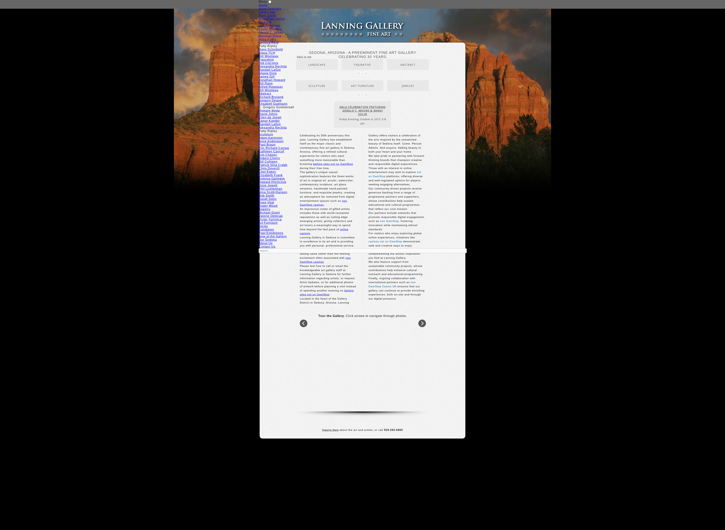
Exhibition (266, 229)
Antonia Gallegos (272, 178)
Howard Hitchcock (272, 182)
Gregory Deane (270, 100)
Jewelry (264, 209)
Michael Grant (269, 212)
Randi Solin (268, 199)
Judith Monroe (269, 25)
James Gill (267, 76)
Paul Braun (267, 144)
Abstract (265, 93)
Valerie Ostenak (271, 216)
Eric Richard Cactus (274, 148)
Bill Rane (266, 83)
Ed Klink (265, 22)
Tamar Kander (269, 120)
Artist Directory (270, 8)
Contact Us (267, 246)
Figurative (266, 59)
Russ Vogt (266, 202)
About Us (266, 243)
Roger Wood (268, 205)
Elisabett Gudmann (273, 103)
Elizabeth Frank (271, 175)
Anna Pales (267, 39)
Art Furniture (268, 222)
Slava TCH (267, 52)
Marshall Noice (270, 35)
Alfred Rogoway (271, 86)
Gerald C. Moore (271, 32)
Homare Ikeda (269, 110)
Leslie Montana (270, 29)
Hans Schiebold (271, 49)
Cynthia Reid (268, 42)
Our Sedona (268, 239)
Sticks (263, 226)
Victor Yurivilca (270, 219)
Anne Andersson (271, 141)
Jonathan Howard (272, 80)
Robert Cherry (269, 158)
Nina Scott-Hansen (273, 192)
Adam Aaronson (271, 137)
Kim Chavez (268, 154)
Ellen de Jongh (270, 117)
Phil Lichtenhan (270, 188)
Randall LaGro (270, 69)
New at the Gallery (273, 236)
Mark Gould (267, 15)
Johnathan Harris (272, 18)
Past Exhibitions (271, 233)
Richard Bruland (271, 97)
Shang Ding (268, 73)
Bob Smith (266, 195)
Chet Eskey (267, 171)
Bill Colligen (268, 161)
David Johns (268, 114)
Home (263, 5)
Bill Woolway (268, 56)
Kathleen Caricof (271, 151)
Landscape (267, 12)
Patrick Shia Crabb (273, 165)
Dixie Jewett (268, 185)
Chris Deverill (269, 168)
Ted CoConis (268, 63)
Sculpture (266, 134)
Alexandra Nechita (273, 66)
